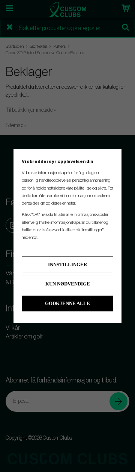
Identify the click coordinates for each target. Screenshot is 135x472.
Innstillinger (67, 264)
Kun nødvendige (67, 284)
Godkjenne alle (67, 303)
